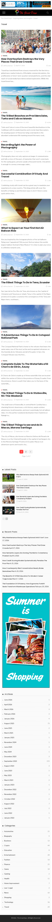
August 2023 (27, 766)
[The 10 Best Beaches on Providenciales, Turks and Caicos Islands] (26, 98)
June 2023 (27, 771)
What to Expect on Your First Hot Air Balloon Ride (22, 229)
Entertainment (27, 855)
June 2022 (27, 813)
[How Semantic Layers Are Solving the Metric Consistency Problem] (8, 500)
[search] (48, 12)
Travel (4, 55)
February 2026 (27, 714)
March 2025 (27, 733)
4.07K (49, 122)
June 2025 (27, 728)
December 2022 (27, 789)
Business (27, 841)
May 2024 (27, 752)
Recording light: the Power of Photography (18, 146)
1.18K (49, 151)
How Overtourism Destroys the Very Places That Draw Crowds (22, 60)
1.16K (49, 180)
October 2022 (27, 799)
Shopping (27, 897)
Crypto (27, 845)
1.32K (49, 400)
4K (50, 235)
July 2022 (27, 808)
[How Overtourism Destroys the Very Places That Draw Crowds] (26, 41)
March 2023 (27, 780)
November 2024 (27, 742)
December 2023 (27, 756)
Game (27, 869)
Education (27, 850)
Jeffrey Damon (8, 66)
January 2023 (27, 785)
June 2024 (27, 747)
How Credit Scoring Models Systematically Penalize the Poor (31, 508)
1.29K (49, 431)
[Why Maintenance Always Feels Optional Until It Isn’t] (8, 478)
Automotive (27, 831)
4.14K (49, 342)
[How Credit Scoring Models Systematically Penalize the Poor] (8, 510)
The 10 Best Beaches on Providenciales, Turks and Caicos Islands (24, 117)
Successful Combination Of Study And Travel (24, 175)
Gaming (27, 874)
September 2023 (27, 761)
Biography (27, 836)
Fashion (27, 860)
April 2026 (27, 704)
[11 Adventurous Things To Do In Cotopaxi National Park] (26, 317)
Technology (27, 902)
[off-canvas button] (3, 12)
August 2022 (27, 804)
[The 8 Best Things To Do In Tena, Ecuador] (26, 265)
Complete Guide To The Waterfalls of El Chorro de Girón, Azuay (24, 365)
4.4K (49, 286)
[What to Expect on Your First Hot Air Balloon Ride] (26, 210)
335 (49, 66)
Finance (27, 864)
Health (27, 878)
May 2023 (27, 775)
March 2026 (27, 709)
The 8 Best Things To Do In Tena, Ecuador (25, 282)
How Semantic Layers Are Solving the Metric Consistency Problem (31, 497)
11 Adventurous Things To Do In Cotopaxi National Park (25, 336)
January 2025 (27, 737)
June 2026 (27, 700)
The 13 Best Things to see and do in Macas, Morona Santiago (21, 426)
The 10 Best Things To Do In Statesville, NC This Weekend (24, 394)
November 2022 (27, 794)
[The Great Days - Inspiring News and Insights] (26, 12)
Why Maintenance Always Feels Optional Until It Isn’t (32, 476)
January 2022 (27, 818)
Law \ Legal (27, 888)
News (27, 893)
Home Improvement (27, 883)
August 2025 (27, 723)
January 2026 (27, 719)
